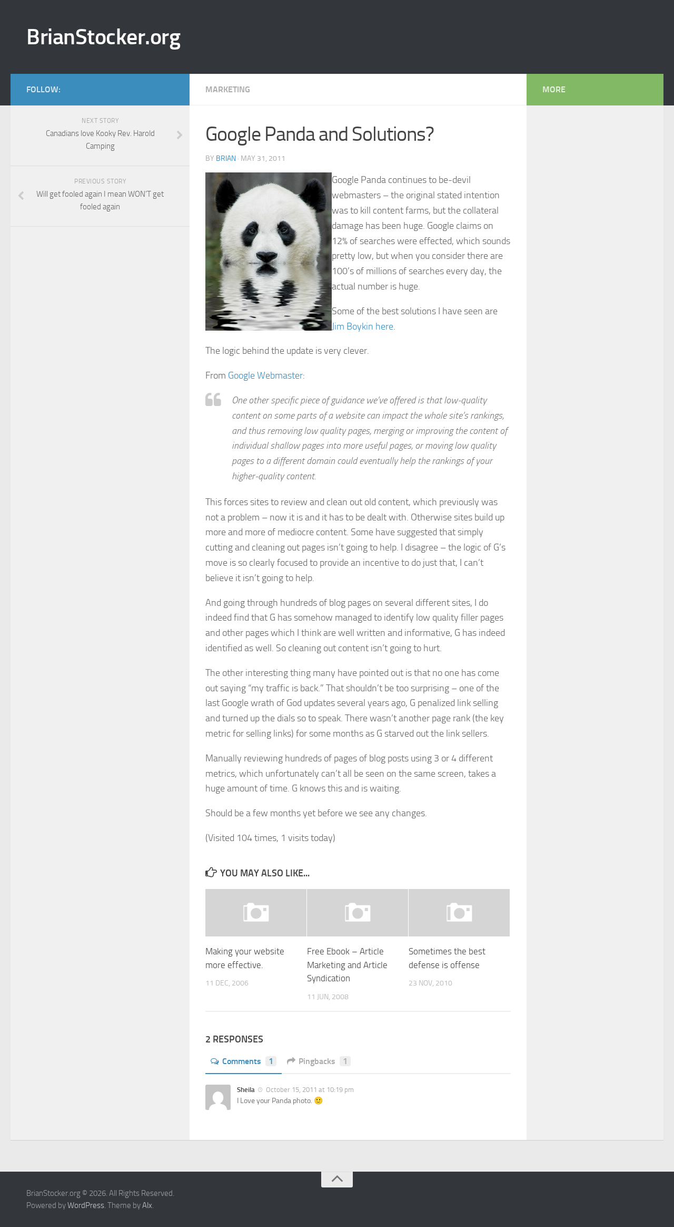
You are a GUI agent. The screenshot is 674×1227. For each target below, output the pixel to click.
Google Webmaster (265, 375)
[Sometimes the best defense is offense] (459, 913)
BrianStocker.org (103, 37)
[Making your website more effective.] (255, 913)
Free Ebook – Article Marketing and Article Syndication (347, 964)
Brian (226, 158)
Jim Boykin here (362, 326)
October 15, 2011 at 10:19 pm (309, 1090)
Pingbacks (323, 1061)
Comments (247, 1061)
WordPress (85, 1205)
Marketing (227, 89)
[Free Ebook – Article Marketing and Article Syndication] (357, 913)
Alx (147, 1205)
